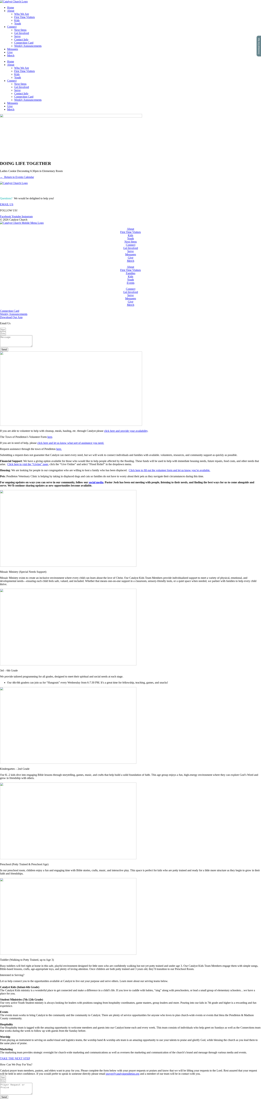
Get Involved (21, 33)
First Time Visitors (24, 17)
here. (59, 448)
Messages (12, 49)
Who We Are (21, 13)
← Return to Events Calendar (17, 177)
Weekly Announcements (28, 45)
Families (130, 273)
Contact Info (21, 39)
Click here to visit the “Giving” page (27, 464)
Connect (12, 26)
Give (10, 52)
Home (10, 7)
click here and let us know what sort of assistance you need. (70, 442)
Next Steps (20, 29)
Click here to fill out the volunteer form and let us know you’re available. (169, 470)
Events (130, 282)
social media (96, 482)
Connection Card (23, 42)
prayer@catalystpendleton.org (122, 1073)
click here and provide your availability (126, 430)
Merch (10, 55)
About (10, 10)
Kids (17, 20)
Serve (17, 36)
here (49, 436)
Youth (17, 23)
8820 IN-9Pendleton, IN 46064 (11, 191)
